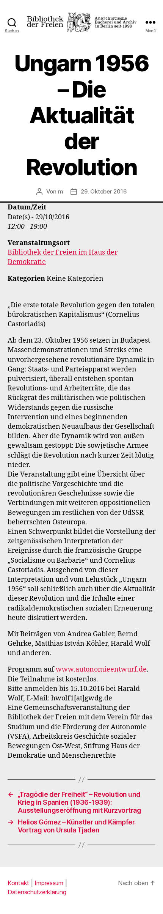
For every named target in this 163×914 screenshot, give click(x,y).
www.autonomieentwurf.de (101, 669)
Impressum (48, 883)
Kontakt (18, 883)
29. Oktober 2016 (104, 191)
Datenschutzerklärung (37, 892)
